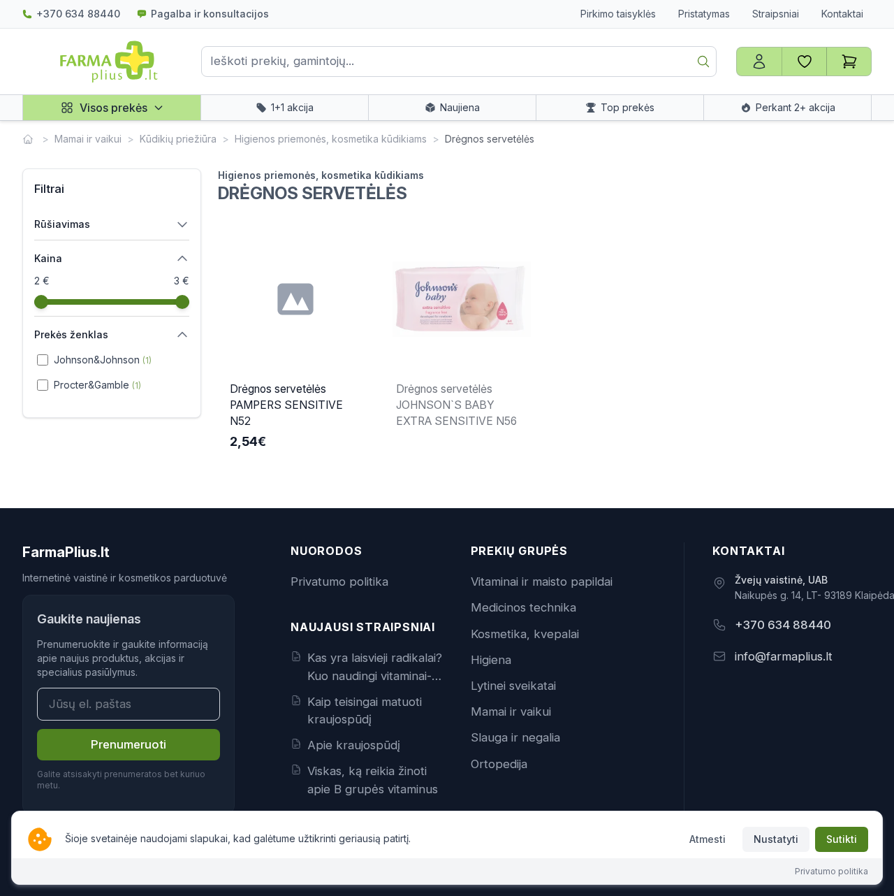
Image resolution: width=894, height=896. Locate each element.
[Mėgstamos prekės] (804, 61)
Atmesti (707, 839)
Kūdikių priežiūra (178, 139)
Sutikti (841, 839)
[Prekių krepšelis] (848, 61)
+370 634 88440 (78, 14)
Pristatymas (704, 14)
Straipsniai (775, 14)
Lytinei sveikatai (513, 686)
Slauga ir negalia (515, 737)
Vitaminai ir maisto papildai (542, 581)
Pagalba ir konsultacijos (210, 14)
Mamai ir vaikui (88, 139)
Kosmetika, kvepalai (525, 634)
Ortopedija (499, 764)
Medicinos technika (523, 607)
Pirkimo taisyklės (618, 14)
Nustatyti (776, 839)
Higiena (491, 660)
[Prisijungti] (759, 61)
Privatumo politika (339, 581)
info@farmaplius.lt (784, 656)
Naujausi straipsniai (363, 627)
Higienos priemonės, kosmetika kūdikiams (331, 139)
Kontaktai (842, 14)
